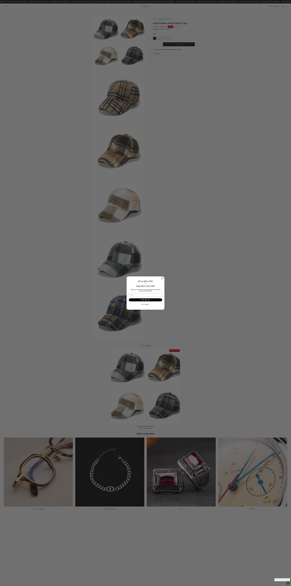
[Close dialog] (162, 278)
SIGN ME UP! (145, 299)
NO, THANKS (145, 304)
